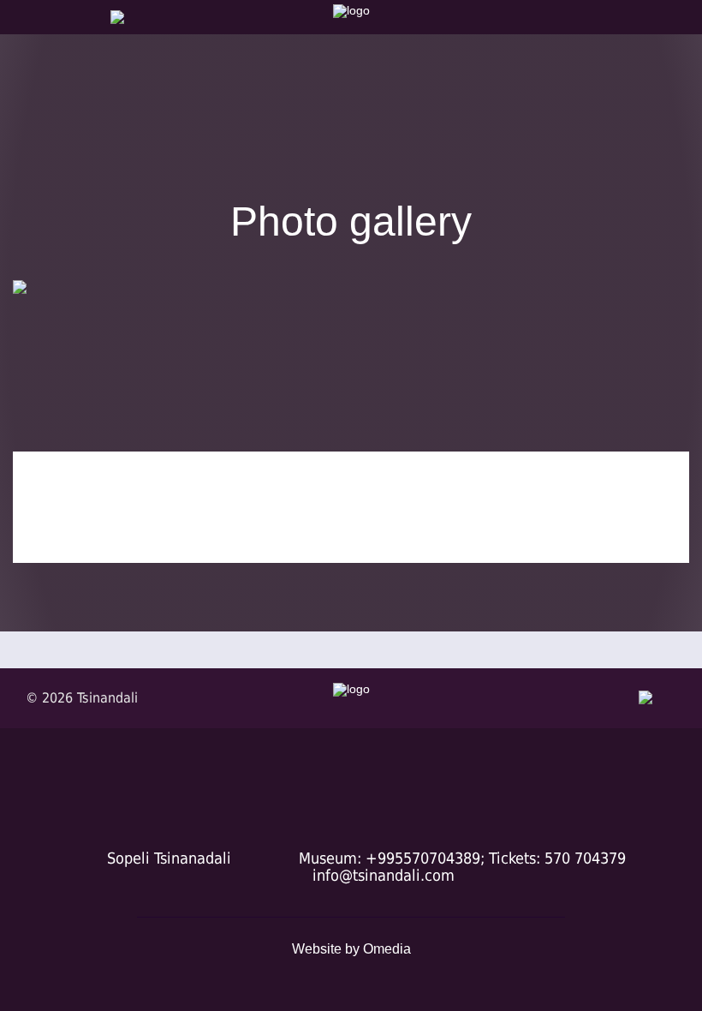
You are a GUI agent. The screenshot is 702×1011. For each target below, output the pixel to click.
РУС (20, 55)
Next (662, 389)
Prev (39, 389)
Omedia (387, 949)
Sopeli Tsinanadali (169, 858)
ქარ (18, 36)
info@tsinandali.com (383, 875)
